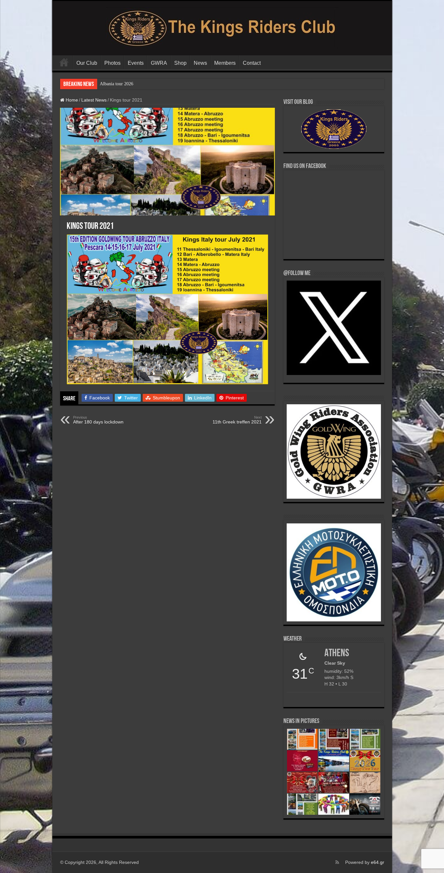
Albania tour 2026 (116, 83)
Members (225, 63)
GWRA (159, 63)
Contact (252, 63)
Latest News (94, 100)
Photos (112, 63)
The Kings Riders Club (64, 62)
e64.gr (377, 862)
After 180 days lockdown (98, 419)
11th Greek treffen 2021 (237, 419)
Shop (180, 63)
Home (71, 100)
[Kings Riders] (222, 27)
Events (136, 63)
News (200, 63)
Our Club (86, 63)
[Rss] (337, 862)
